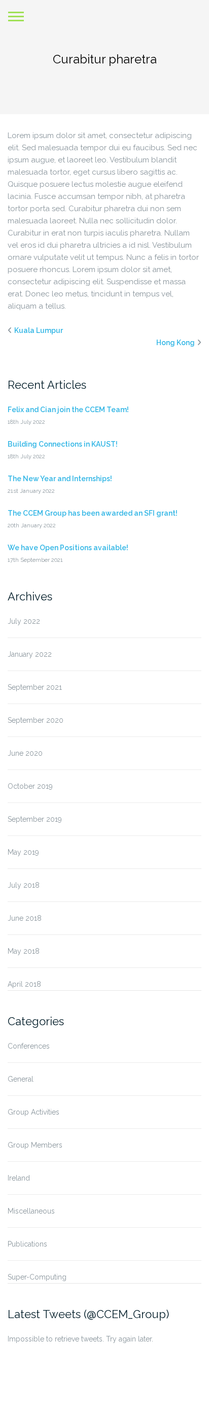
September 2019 (35, 819)
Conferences (29, 1046)
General (20, 1079)
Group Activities (33, 1112)
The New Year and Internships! (60, 479)
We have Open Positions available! (68, 548)
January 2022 (30, 654)
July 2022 (24, 621)
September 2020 (35, 720)
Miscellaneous (31, 1211)
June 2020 (25, 753)
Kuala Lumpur (38, 330)
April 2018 (24, 984)
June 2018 (25, 918)
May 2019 (23, 852)
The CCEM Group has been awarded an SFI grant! (93, 513)
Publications (27, 1244)
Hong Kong (175, 343)
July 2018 (24, 885)
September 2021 (35, 687)
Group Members (35, 1145)
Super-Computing (37, 1277)
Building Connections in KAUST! (63, 444)
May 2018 (24, 951)
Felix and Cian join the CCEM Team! (68, 410)
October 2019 (30, 786)
